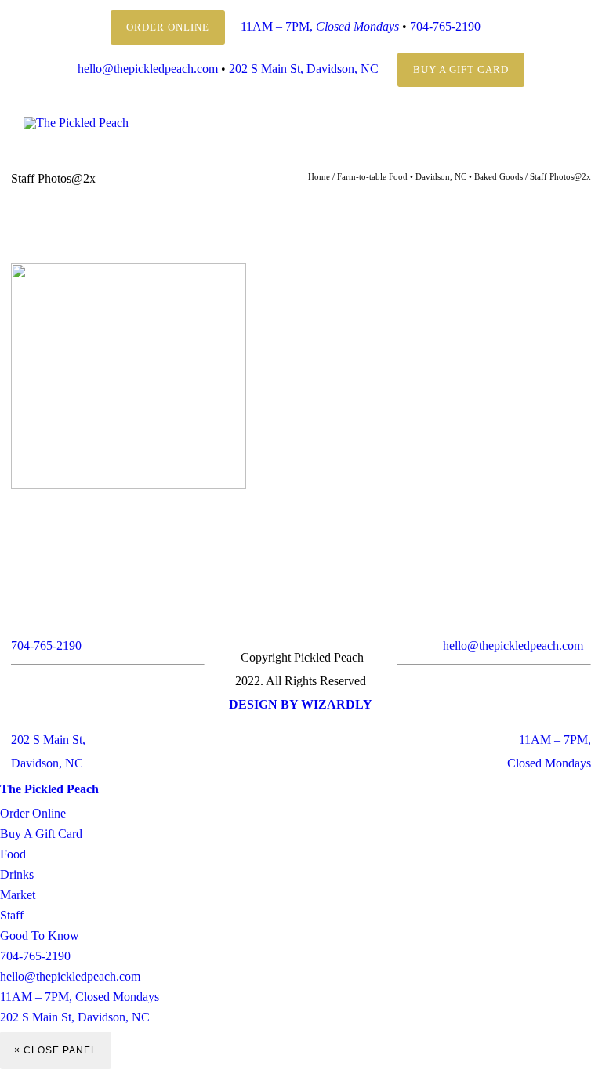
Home (319, 176)
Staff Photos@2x (560, 176)
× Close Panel (55, 1050)
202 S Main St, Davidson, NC (304, 68)
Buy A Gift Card (461, 69)
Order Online (167, 27)
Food (13, 854)
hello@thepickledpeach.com (148, 68)
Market (17, 894)
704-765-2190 (445, 26)
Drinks (17, 874)
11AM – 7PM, (320, 26)
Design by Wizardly (300, 704)
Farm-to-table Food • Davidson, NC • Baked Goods (430, 176)
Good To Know (39, 935)
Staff (12, 915)
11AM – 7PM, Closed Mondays (79, 996)
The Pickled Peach (49, 789)
